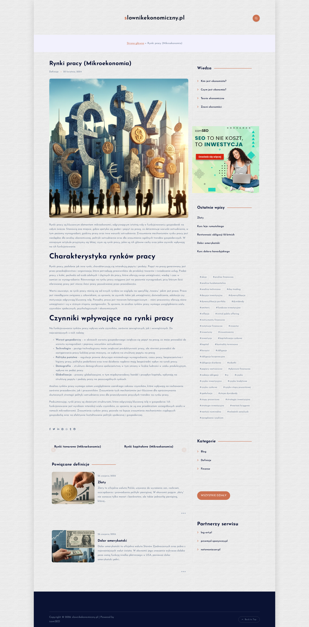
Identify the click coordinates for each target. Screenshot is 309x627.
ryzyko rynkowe (209, 387)
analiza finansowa (224, 277)
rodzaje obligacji (210, 375)
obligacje (222, 350)
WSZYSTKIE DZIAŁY (213, 495)
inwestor (234, 326)
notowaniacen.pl (210, 549)
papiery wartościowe (211, 369)
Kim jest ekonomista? (213, 81)
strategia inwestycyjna (238, 399)
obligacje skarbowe (211, 363)
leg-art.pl (206, 532)
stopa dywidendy (228, 393)
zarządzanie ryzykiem (212, 418)
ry (227, 375)
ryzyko (239, 375)
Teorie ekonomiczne (212, 98)
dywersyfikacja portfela (213, 301)
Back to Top (250, 619)
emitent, (205, 307)
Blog (203, 451)
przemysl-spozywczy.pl (214, 541)
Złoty (200, 218)
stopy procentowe (210, 399)
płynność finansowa (240, 369)
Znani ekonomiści (211, 107)
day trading (234, 289)
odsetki (232, 363)
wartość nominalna (211, 412)
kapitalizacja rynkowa (231, 338)
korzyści (205, 350)
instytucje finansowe (211, 326)
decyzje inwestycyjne (211, 295)
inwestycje (206, 338)
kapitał (205, 344)
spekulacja (206, 393)
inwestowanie (227, 332)
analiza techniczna (211, 289)
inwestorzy (206, 332)
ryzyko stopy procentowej (238, 387)
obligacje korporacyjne (213, 356)
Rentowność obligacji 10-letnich (215, 234)
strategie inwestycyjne (212, 405)
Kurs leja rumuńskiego (210, 226)
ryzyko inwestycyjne (211, 381)
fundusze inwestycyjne (229, 307)
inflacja (205, 314)
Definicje (53, 72)
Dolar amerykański (208, 243)
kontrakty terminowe (227, 344)
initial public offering (228, 314)
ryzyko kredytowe (238, 381)
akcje (204, 277)
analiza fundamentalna (213, 283)
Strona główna (135, 43)
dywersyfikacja (237, 295)
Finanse (205, 469)
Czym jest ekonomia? (213, 89)
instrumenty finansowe (213, 320)
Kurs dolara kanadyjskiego (213, 251)
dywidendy (238, 301)
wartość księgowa (241, 405)
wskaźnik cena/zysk (238, 412)
